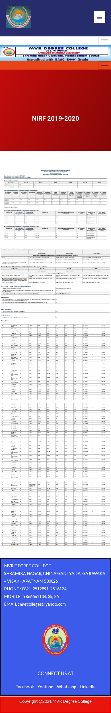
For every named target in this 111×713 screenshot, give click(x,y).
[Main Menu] (99, 17)
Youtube (45, 686)
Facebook (24, 686)
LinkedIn (88, 686)
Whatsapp (66, 686)
